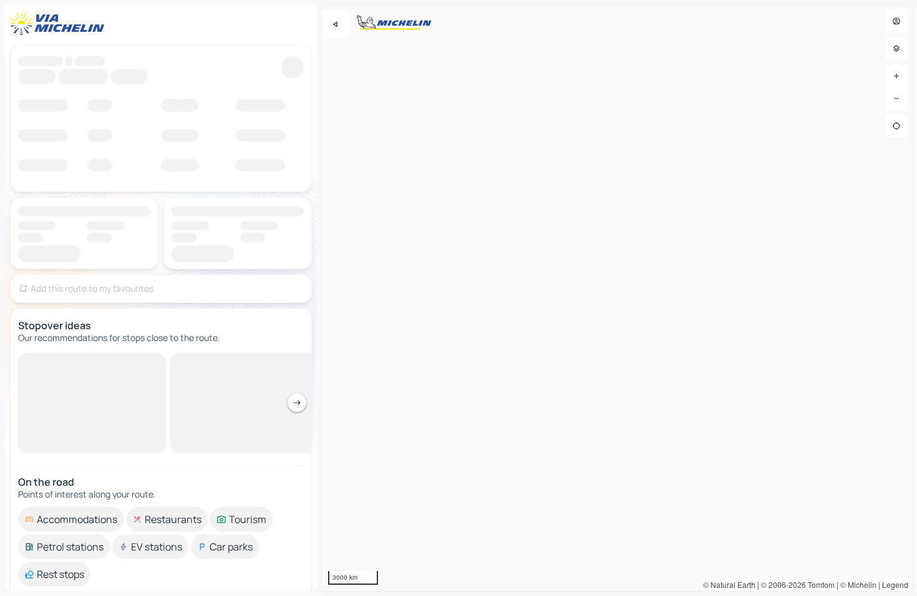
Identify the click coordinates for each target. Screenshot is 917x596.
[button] (678, 235)
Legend (895, 584)
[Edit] (292, 70)
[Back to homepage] (60, 23)
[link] (851, 540)
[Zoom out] (896, 98)
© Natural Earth (729, 584)
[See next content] (297, 376)
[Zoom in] (896, 76)
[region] (617, 298)
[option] (71, 493)
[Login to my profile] (896, 21)
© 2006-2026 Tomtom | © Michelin (818, 584)
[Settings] (896, 48)
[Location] (896, 126)
